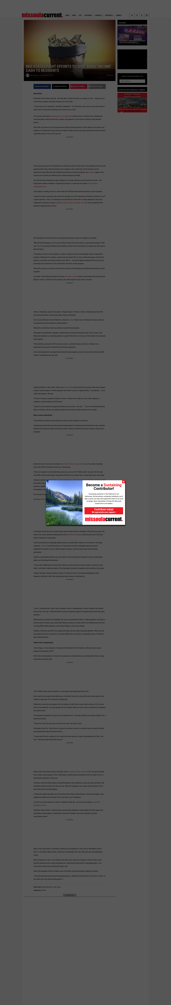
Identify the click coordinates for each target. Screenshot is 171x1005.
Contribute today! (104, 510)
